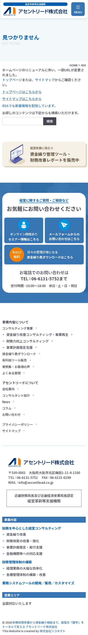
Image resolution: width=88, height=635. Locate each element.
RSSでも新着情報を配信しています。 (29, 105)
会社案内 (8, 389)
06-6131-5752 (45, 279)
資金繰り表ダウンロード (19, 353)
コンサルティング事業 (17, 328)
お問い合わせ (11, 414)
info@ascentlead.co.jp (35, 482)
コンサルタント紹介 (16, 395)
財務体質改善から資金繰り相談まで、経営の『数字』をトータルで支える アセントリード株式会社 (43, 624)
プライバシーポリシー (17, 424)
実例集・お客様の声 (16, 366)
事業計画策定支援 (19, 347)
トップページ (12, 79)
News (6, 401)
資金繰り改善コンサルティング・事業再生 (37, 334)
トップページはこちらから (22, 91)
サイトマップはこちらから (22, 98)
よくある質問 (11, 373)
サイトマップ (45, 79)
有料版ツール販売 (14, 360)
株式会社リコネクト (52, 631)
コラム (6, 408)
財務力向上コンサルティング (27, 341)
